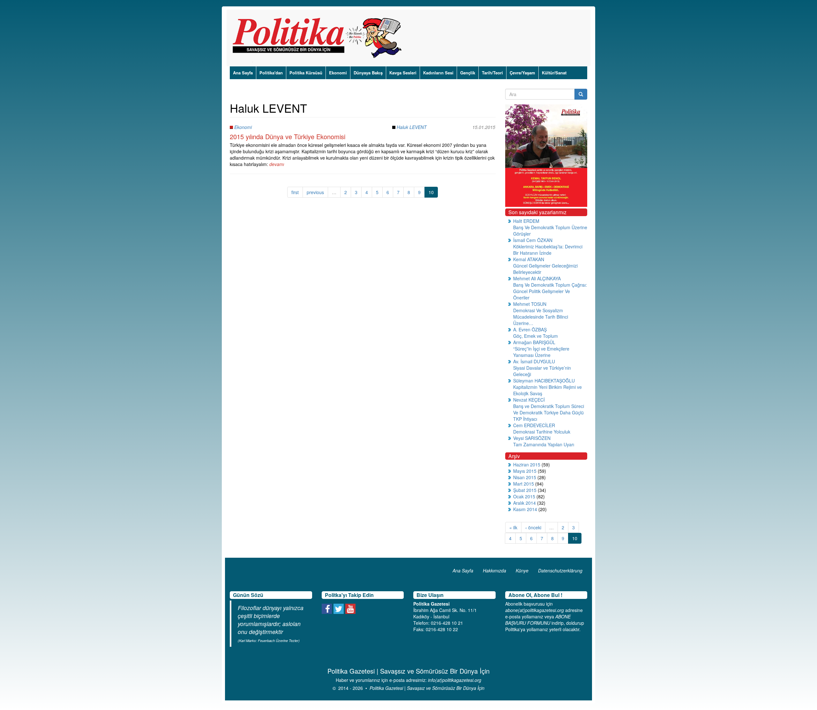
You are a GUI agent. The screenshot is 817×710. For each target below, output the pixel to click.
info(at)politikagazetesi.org (454, 680)
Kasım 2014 (525, 509)
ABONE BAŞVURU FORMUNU (538, 619)
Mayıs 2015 (524, 471)
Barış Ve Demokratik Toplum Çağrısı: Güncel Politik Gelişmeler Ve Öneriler (550, 291)
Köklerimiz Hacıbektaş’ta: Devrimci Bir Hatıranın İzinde (547, 249)
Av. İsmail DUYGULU (534, 361)
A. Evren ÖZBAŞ (530, 329)
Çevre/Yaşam (522, 73)
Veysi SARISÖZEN (532, 438)
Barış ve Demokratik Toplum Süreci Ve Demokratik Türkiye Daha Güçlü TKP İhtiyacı (548, 412)
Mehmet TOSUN (529, 304)
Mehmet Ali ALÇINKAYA (537, 278)
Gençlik (467, 73)
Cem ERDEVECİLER (534, 425)
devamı (276, 164)
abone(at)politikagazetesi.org (534, 610)
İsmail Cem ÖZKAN (532, 240)
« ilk (513, 527)
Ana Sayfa (243, 73)
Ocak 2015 (524, 496)
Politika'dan (271, 73)
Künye (522, 570)
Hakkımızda (494, 570)
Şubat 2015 (524, 490)
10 (431, 192)
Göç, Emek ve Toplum (535, 336)
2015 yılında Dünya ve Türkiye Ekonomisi (287, 136)
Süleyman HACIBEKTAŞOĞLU (544, 380)
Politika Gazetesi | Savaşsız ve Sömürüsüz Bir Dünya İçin (427, 688)
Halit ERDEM (526, 221)
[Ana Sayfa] (319, 38)
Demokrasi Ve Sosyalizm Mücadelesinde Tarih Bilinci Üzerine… (540, 316)
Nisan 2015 (524, 477)
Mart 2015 (523, 483)
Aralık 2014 (524, 503)
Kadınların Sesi (438, 73)
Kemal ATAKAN (528, 259)
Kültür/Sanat (554, 73)
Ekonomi (338, 73)
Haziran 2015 (526, 464)
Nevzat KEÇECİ (529, 400)
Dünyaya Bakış (368, 73)
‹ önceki (533, 527)
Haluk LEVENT (412, 127)
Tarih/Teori (492, 73)
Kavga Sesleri (402, 73)
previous (315, 192)
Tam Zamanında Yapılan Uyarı (543, 444)
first (295, 192)
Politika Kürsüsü (305, 73)
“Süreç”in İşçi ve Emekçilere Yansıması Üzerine (541, 351)
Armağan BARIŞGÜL (534, 342)
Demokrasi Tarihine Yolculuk (541, 431)
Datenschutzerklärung (560, 570)
